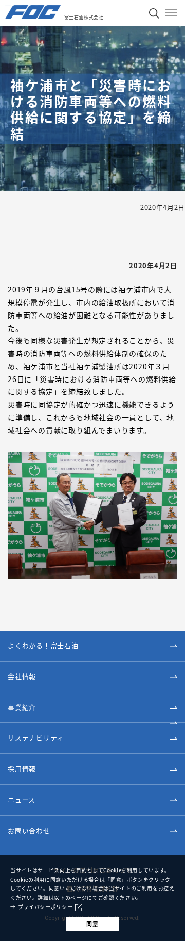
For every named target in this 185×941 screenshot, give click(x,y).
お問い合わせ (29, 830)
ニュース (21, 799)
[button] (92, 677)
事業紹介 (22, 707)
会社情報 (22, 676)
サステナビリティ (36, 737)
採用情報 (22, 768)
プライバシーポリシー (45, 907)
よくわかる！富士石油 (43, 645)
